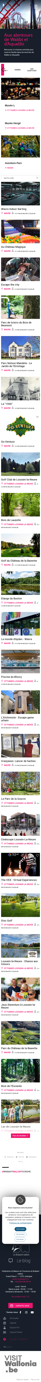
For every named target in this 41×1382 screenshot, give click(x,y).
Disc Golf (6, 920)
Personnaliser (20, 1234)
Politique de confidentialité (20, 1223)
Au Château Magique (13, 246)
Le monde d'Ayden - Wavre (16, 639)
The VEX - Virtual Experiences (19, 880)
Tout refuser (20, 1239)
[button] (2, 70)
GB (8, 1347)
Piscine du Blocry (11, 676)
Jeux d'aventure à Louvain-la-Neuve (18, 1006)
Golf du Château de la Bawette (19, 560)
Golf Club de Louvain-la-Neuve (19, 479)
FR (5, 1347)
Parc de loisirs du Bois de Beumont (16, 324)
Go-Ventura (8, 441)
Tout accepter (20, 1229)
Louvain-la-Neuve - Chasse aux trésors (19, 963)
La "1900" (7, 403)
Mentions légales (23, 1379)
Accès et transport (19, 1279)
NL (11, 1347)
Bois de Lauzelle (11, 520)
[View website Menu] (36, 6)
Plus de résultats (20, 1136)
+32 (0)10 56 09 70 (23, 1282)
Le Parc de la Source (13, 798)
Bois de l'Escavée (11, 1086)
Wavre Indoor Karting (13, 209)
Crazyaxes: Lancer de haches (18, 761)
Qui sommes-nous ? (19, 1297)
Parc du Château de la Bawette (19, 1048)
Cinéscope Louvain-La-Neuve (18, 839)
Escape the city (10, 284)
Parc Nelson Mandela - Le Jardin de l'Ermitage (16, 365)
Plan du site (35, 1379)
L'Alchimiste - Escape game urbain (17, 719)
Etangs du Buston (11, 598)
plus (20, 1161)
